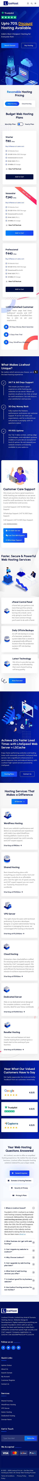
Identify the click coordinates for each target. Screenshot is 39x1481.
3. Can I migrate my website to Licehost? (16, 1250)
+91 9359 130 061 (13, 531)
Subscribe (30, 1438)
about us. (22, 1234)
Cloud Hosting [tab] (26, 104)
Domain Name (6, 1419)
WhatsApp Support (14, 540)
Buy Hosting (29, 45)
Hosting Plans (9, 774)
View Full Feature (14, 169)
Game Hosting (6, 1412)
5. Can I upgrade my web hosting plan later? (17, 1264)
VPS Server (5, 1408)
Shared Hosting (6, 1401)
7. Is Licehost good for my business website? (18, 1280)
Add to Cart (19, 177)
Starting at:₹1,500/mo (13, 934)
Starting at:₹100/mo (12, 892)
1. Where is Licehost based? (15, 1208)
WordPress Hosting (8, 1405)
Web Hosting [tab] (12, 104)
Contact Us (27, 774)
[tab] (19, 1173)
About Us (4, 1369)
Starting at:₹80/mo (12, 845)
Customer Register (8, 1380)
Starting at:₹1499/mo (13, 1050)
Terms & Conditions (7, 1476)
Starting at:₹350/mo (12, 976)
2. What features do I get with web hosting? (18, 1242)
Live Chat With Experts (16, 535)
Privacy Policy (21, 1476)
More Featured (17, 681)
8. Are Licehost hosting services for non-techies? (18, 1288)
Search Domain (9, 45)
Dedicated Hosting (8, 1416)
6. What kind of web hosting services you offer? (15, 1272)
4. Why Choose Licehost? (14, 1257)
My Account (5, 1377)
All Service (18, 801)
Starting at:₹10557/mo (13, 1012)
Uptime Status (6, 1365)
